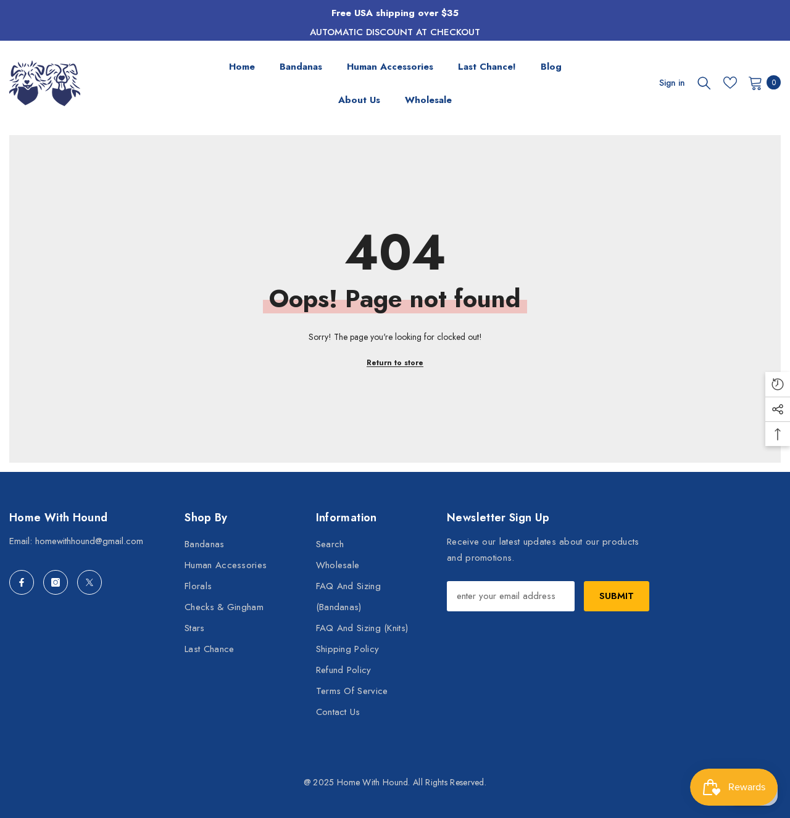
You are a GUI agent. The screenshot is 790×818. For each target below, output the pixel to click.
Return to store (395, 362)
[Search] (704, 82)
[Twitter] (89, 582)
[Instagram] (55, 582)
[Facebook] (21, 582)
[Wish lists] (730, 82)
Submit (616, 596)
